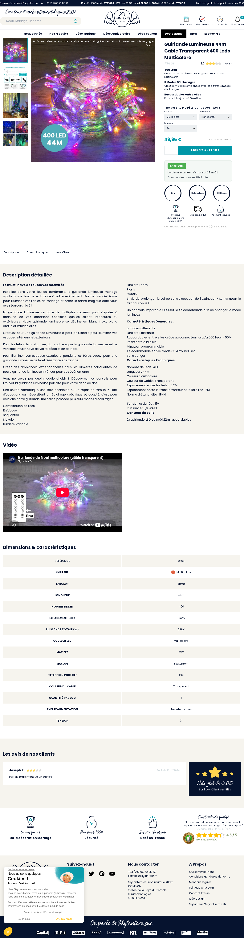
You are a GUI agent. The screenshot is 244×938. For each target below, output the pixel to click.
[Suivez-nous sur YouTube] (112, 874)
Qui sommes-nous (201, 872)
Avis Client (63, 252)
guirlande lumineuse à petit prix (55, 333)
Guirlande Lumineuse (59, 41)
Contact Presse (199, 893)
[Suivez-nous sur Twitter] (91, 874)
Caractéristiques (37, 252)
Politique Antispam (201, 888)
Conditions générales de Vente (209, 876)
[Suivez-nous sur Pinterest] (102, 874)
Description (11, 252)
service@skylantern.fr (142, 876)
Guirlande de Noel (84, 41)
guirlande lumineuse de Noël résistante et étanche (40, 360)
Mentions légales (200, 882)
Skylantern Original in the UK (207, 904)
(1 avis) (227, 63)
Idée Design (197, 899)
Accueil (41, 41)
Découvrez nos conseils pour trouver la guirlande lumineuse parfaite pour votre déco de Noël (60, 380)
